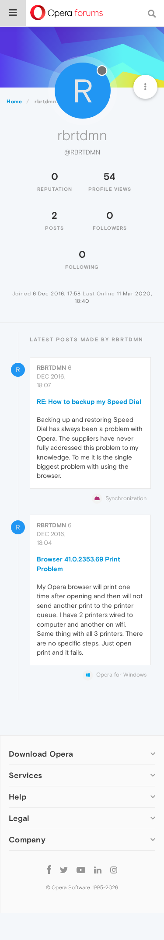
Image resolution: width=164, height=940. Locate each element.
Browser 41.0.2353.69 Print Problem (78, 563)
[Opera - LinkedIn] (98, 869)
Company (27, 839)
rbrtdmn (51, 367)
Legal (19, 818)
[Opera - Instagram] (114, 869)
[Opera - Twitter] (64, 869)
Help (17, 796)
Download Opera (41, 753)
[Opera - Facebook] (49, 869)
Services (25, 775)
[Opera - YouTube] (81, 869)
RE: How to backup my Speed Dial (89, 401)
